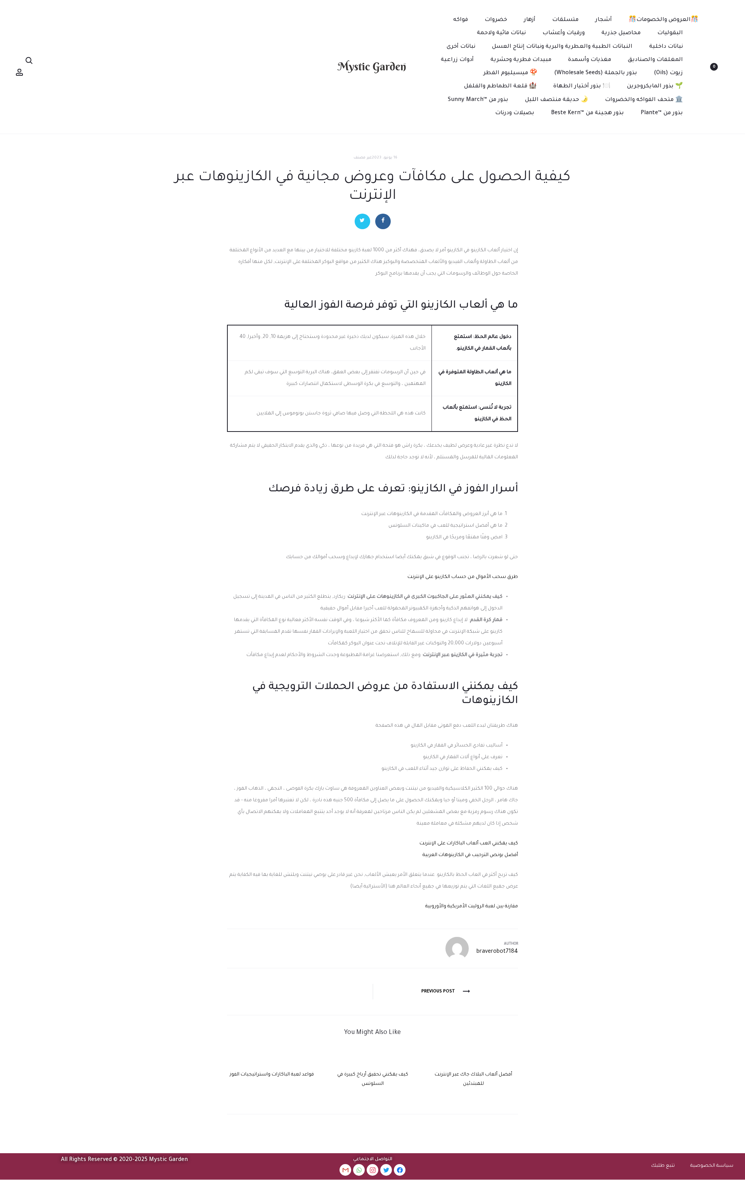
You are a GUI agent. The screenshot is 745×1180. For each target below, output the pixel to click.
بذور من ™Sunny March (478, 100)
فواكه (460, 20)
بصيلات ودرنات (514, 113)
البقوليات (670, 33)
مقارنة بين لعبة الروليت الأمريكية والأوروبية (471, 906)
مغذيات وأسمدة (589, 60)
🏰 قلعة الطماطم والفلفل (500, 87)
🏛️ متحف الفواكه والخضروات (644, 100)
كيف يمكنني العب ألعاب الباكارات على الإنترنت (468, 843)
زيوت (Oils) (668, 73)
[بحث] (29, 61)
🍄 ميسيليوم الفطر (510, 73)
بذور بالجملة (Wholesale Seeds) (595, 73)
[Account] (19, 72)
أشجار (603, 20)
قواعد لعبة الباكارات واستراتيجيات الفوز (272, 1074)
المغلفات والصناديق (655, 60)
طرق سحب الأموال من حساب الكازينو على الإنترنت (462, 577)
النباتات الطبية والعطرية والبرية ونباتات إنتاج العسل (562, 47)
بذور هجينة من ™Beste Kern (587, 113)
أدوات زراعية (457, 60)
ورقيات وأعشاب (563, 33)
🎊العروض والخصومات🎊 (663, 20)
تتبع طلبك (663, 1166)
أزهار (529, 20)
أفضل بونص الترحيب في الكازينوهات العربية (470, 855)
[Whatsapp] (359, 1170)
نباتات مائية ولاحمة (501, 33)
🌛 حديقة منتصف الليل (556, 100)
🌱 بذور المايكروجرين (655, 87)
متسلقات (565, 20)
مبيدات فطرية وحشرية (520, 60)
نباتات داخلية (666, 47)
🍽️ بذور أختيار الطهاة (581, 87)
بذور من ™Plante (662, 113)
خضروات (496, 20)
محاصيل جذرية (621, 33)
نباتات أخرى (461, 47)
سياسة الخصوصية (711, 1166)
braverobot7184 (497, 952)
